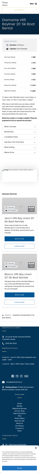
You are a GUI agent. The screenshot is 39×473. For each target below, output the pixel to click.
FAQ (19, 416)
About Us (19, 423)
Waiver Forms (9, 152)
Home (19, 403)
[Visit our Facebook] (13, 376)
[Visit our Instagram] (21, 376)
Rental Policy (9, 132)
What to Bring (9, 147)
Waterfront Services (19, 408)
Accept (19, 468)
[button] (36, 448)
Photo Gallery (20, 418)
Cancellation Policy (11, 137)
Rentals (8, 315)
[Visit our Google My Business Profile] (17, 376)
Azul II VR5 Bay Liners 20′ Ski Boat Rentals (19, 219)
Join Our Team (19, 411)
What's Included (10, 126)
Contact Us (19, 428)
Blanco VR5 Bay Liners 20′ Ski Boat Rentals (18, 276)
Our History (19, 426)
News (19, 431)
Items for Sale (19, 421)
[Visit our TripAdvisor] (26, 376)
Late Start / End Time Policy (14, 142)
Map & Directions (19, 413)
